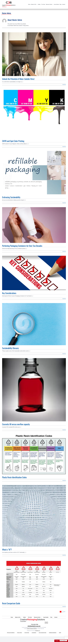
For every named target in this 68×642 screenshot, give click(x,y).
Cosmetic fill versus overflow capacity (16, 424)
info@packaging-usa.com (34, 626)
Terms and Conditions (10, 632)
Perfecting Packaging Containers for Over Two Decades (22, 245)
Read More (64, 84)
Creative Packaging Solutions (32, 628)
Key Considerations (9, 293)
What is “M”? (7, 549)
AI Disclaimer (34, 632)
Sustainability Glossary (10, 348)
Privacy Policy (19, 632)
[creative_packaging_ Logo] (8, 2)
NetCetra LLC (37, 630)
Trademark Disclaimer (52, 632)
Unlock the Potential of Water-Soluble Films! (18, 78)
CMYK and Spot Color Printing (13, 141)
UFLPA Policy (27, 632)
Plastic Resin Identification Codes (14, 477)
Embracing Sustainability (11, 197)
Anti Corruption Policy (42, 632)
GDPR (60, 632)
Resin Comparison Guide (11, 603)
